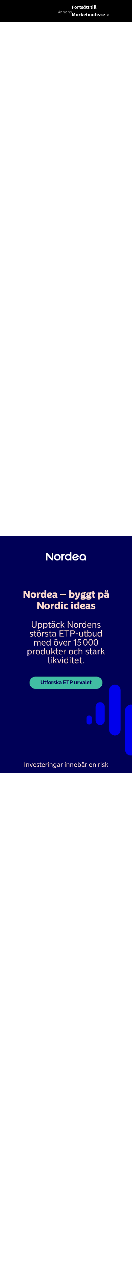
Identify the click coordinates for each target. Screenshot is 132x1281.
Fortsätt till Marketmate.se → (90, 11)
